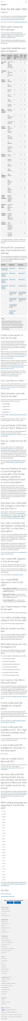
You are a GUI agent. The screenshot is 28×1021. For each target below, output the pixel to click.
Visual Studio (4, 993)
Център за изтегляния (5, 923)
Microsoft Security (4, 960)
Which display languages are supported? (16, 462)
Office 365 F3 (12, 285)
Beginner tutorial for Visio (21, 22)
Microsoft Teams (4, 973)
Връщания (3, 925)
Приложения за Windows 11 (6, 915)
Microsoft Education (5, 937)
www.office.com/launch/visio (7, 434)
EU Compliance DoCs (18, 1016)
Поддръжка (4, 4)
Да (10, 902)
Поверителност (10, 1014)
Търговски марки (4, 1016)
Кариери (3, 999)
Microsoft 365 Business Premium (4, 281)
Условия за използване (18, 1014)
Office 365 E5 (12, 279)
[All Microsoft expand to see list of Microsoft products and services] (1, 1)
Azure (2, 962)
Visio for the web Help (6, 893)
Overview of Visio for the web (7, 896)
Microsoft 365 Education (5, 944)
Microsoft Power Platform (6, 989)
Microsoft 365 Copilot (5, 971)
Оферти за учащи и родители (6, 950)
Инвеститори (4, 1003)
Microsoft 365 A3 (22, 292)
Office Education (4, 946)
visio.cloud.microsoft (5, 768)
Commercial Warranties (5, 931)
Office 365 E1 (12, 268)
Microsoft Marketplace (5, 987)
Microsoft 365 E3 (13, 298)
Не (17, 902)
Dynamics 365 (4, 964)
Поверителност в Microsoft (6, 1001)
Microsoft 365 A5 (22, 298)
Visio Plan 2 (17, 34)
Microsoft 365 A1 (22, 285)
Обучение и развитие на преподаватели (8, 948)
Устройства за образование (6, 940)
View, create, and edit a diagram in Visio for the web (12, 19)
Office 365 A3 (22, 273)
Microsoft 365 (4, 913)
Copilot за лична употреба (6, 911)
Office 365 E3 (12, 273)
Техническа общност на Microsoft (7, 985)
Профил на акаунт (4, 921)
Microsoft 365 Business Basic (4, 269)
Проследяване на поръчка (6, 927)
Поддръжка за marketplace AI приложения (8, 983)
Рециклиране (4, 929)
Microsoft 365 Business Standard (4, 274)
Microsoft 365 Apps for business (4, 287)
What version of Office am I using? (17, 518)
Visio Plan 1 (10, 34)
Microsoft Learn (4, 981)
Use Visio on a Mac (5, 388)
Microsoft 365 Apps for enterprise (12, 312)
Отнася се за (5, 12)
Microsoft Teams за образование (7, 942)
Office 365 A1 (22, 268)
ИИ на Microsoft (4, 958)
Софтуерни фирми (5, 991)
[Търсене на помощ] (4, 2)
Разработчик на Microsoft (6, 979)
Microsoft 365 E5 (13, 304)
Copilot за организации (5, 909)
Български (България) (7, 1007)
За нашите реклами (11, 1016)
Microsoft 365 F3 (13, 292)
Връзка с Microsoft (5, 1014)
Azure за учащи (4, 952)
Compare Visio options (13, 375)
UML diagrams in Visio (18, 574)
